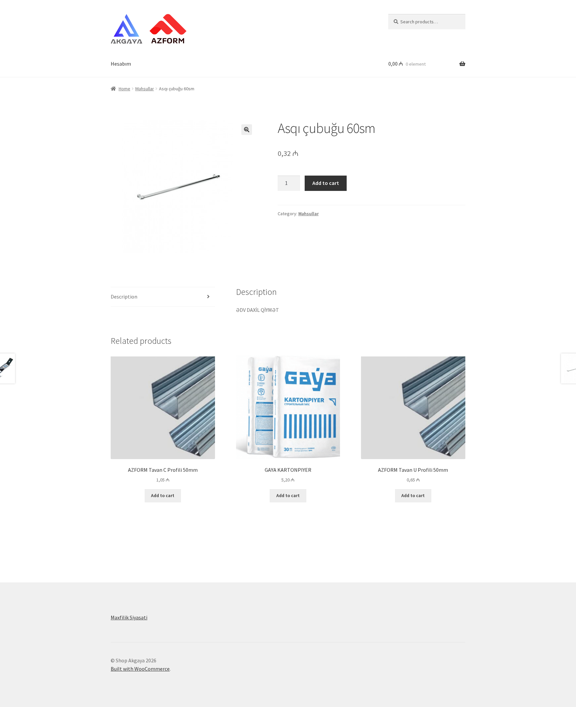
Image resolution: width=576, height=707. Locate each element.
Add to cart (325, 183)
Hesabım (121, 63)
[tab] (163, 297)
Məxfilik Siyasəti (129, 617)
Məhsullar (144, 89)
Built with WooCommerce (140, 668)
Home (124, 89)
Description (124, 296)
